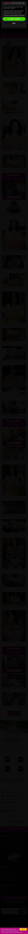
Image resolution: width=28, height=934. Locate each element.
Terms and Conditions (14, 15)
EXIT (14, 23)
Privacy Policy (21, 15)
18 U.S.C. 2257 (6, 15)
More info (20, 932)
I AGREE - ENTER (14, 19)
